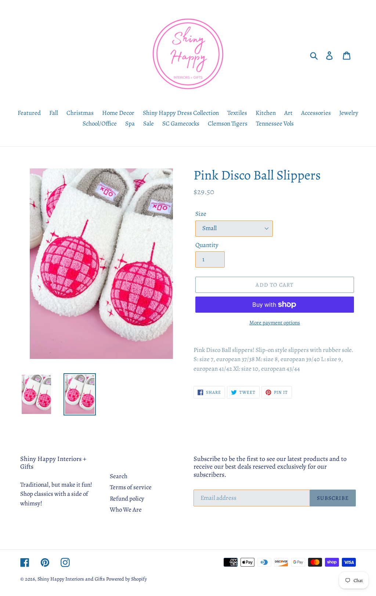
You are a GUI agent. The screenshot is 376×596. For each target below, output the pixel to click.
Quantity (206, 245)
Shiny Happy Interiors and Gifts (71, 578)
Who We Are (126, 509)
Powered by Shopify (126, 578)
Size (200, 214)
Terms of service (131, 487)
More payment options (274, 322)
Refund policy (127, 498)
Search (118, 476)
